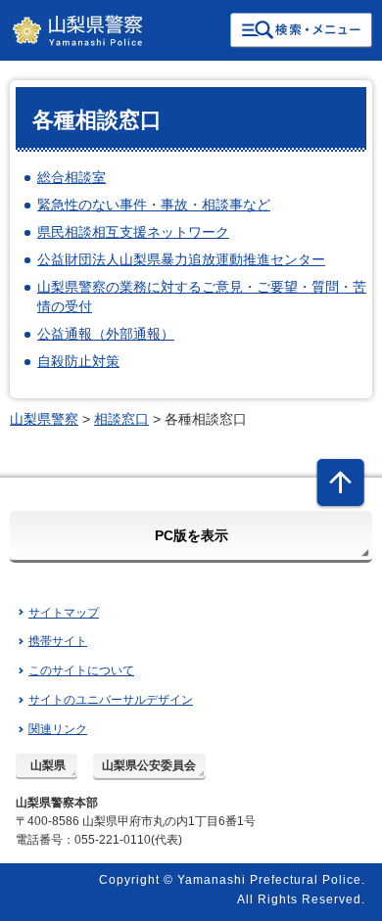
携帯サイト (57, 641)
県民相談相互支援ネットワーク (133, 232)
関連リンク (57, 729)
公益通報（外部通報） (105, 334)
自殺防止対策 (78, 361)
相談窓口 (121, 419)
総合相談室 (71, 177)
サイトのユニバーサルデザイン (110, 700)
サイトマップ (63, 613)
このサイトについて (81, 670)
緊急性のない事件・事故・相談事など (153, 204)
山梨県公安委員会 (149, 765)
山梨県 (48, 765)
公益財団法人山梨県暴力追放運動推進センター (181, 259)
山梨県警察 (44, 419)
